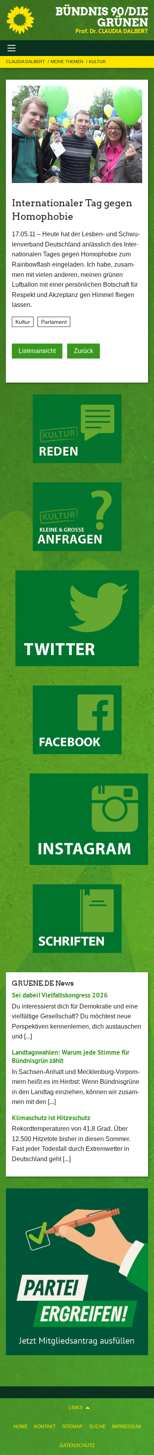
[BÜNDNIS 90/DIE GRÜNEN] (20, 20)
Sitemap (72, 1426)
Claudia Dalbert (26, 61)
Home (20, 1426)
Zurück (83, 350)
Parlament (54, 322)
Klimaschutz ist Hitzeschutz (51, 1117)
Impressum (126, 1426)
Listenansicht (37, 350)
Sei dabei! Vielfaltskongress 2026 (60, 995)
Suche (97, 1426)
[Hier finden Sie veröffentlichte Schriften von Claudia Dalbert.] (77, 918)
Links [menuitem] (76, 1407)
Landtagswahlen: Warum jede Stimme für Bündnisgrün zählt (71, 1056)
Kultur (97, 61)
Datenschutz (77, 1445)
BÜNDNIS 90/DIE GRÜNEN (101, 17)
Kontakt (45, 1426)
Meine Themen (68, 61)
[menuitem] (20, 1426)
